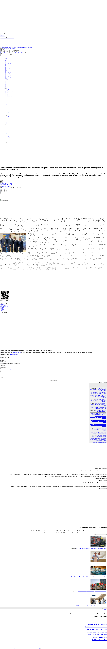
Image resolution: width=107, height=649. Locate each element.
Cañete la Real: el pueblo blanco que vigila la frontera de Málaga (99, 436)
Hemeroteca (27, 52)
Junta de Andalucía (3, 305)
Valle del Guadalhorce (9, 77)
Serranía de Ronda (8, 74)
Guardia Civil (7, 120)
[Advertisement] (33, 8)
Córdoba (6, 82)
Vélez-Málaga (7, 78)
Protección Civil (8, 116)
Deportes (4, 111)
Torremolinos (7, 76)
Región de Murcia (8, 102)
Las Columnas (7, 145)
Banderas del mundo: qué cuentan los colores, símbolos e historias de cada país (98, 429)
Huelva (6, 84)
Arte (6, 113)
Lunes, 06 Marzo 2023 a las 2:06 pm (6, 184)
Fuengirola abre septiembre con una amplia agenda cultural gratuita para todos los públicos (98, 421)
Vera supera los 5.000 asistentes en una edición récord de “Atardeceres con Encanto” (98, 443)
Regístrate (2, 35)
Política (4, 124)
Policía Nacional (8, 119)
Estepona (7, 64)
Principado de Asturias (9, 91)
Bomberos (7, 117)
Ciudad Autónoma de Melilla (10, 107)
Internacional (7, 109)
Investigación (7, 137)
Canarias (6, 93)
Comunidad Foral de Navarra (10, 103)
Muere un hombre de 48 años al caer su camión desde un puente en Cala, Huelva (98, 404)
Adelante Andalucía (8, 129)
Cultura (6, 114)
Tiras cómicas (7, 146)
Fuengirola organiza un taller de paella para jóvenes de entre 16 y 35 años (98, 408)
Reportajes (7, 143)
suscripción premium (17, 352)
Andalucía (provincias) (9, 89)
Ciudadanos (7, 125)
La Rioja (6, 105)
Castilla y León (8, 95)
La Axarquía (7, 67)
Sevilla (6, 87)
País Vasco (7, 104)
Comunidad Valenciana (9, 98)
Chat (2, 48)
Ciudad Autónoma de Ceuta (10, 106)
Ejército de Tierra (8, 123)
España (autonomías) (9, 108)
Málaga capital (7, 68)
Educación (7, 136)
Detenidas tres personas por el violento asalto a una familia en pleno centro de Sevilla (98, 433)
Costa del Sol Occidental (9, 63)
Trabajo (1, 310)
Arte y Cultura (5, 112)
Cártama (6, 61)
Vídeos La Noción (3, 52)
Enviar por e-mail (3, 197)
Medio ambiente (8, 138)
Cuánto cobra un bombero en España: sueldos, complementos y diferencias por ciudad (98, 400)
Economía (4, 110)
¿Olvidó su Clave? (3, 372)
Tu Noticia (23, 52)
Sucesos (6, 134)
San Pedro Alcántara (11, 52)
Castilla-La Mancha (8, 96)
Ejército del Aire (8, 122)
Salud (6, 135)
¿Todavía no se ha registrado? (5, 369)
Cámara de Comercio (4, 306)
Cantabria (7, 94)
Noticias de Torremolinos (99, 640)
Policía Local (7, 118)
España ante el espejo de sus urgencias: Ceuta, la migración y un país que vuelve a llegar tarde (98, 389)
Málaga (4, 58)
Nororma (7, 71)
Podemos (7, 126)
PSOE (6, 131)
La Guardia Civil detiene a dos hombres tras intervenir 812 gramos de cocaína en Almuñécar (98, 396)
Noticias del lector (8, 144)
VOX (6, 127)
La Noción (2, 47)
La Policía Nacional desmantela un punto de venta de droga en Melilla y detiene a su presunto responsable (98, 414)
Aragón (6, 90)
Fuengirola (7, 65)
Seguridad (4, 115)
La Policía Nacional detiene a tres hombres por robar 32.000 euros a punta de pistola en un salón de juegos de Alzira (98, 439)
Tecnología (7, 140)
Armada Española (8, 121)
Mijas (6, 70)
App (6, 48)
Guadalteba (7, 66)
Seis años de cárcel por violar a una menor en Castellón (100, 411)
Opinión (4, 142)
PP (5, 130)
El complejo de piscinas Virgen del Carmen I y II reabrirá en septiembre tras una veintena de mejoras (98, 425)
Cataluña (6, 97)
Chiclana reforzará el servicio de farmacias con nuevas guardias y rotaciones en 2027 (98, 393)
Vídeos (19, 52)
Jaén (6, 85)
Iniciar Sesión (2, 36)
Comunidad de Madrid (9, 101)
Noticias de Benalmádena (99, 637)
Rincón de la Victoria (9, 72)
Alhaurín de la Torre (8, 59)
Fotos (16, 52)
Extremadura (7, 99)
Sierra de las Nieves (8, 75)
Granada (6, 83)
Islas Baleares (7, 92)
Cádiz (6, 81)
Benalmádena (7, 60)
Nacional (2, 307)
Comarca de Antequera (9, 62)
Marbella (6, 69)
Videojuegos (7, 139)
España (4, 88)
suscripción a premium (13, 354)
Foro (4, 48)
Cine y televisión (8, 141)
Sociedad (4, 133)
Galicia (6, 100)
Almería (6, 80)
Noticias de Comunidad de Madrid (97, 634)
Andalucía (5, 79)
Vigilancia (2, 309)
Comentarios (8, 186)
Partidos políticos (8, 132)
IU (5, 128)
